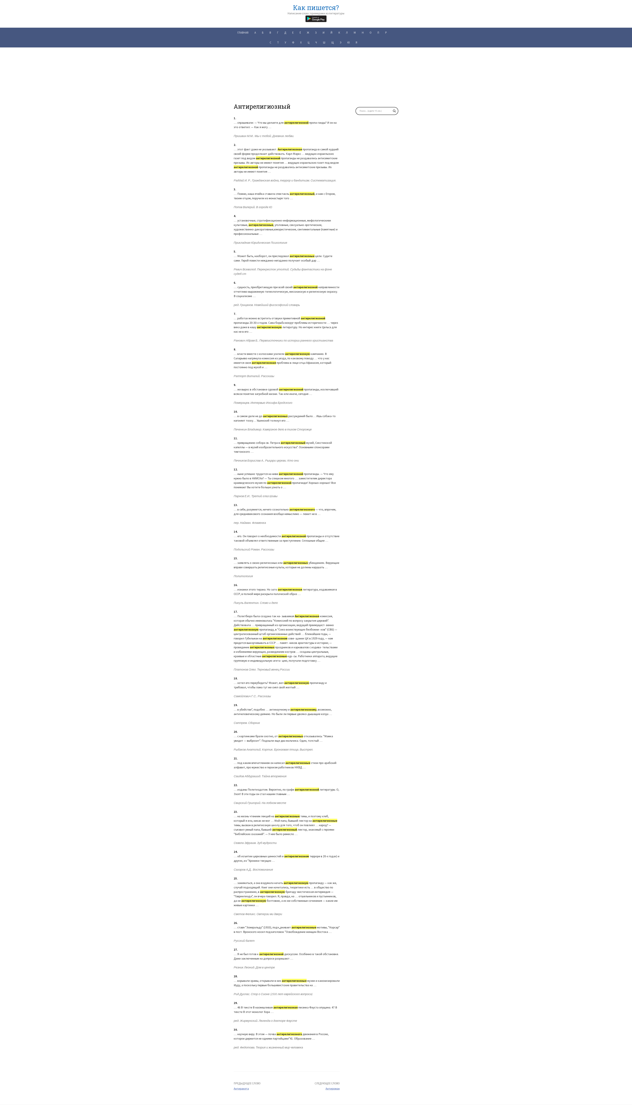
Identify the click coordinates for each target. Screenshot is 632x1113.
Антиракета (241, 1088)
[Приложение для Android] (316, 18)
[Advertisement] (316, 80)
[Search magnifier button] (394, 111)
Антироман (333, 1088)
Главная (243, 32)
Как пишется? (316, 7)
